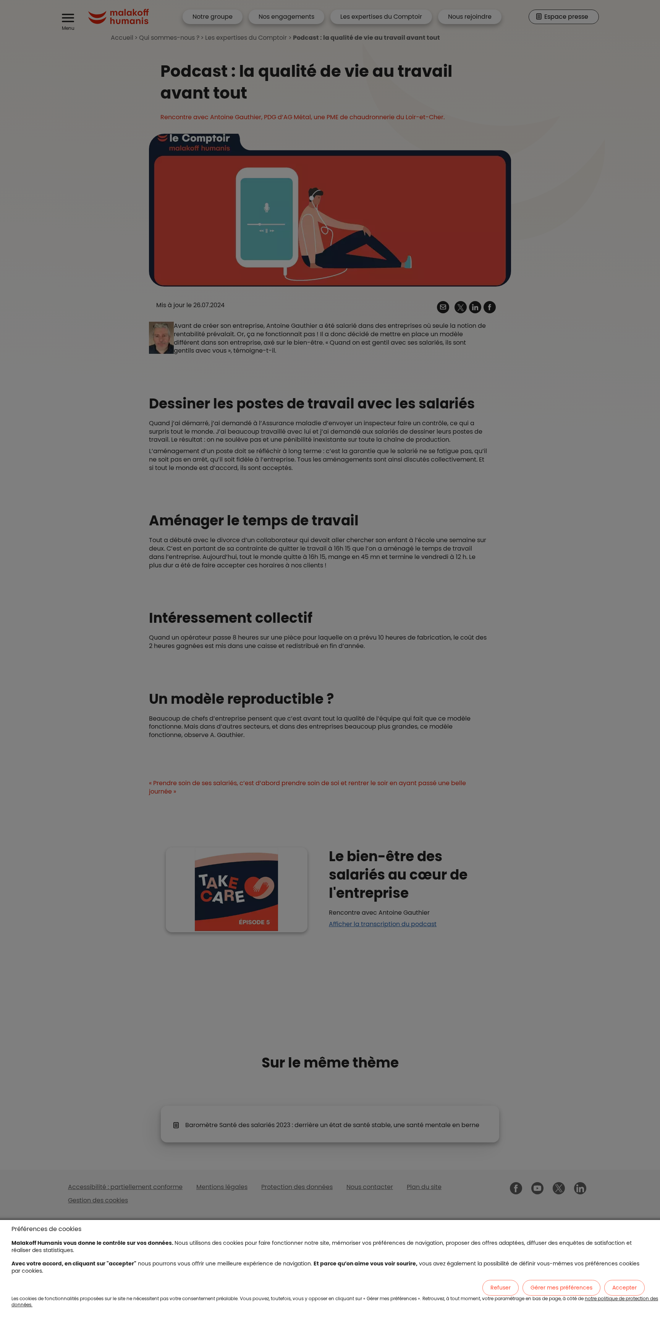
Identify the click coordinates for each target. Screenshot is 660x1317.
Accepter (624, 1287)
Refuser (500, 1287)
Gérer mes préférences (561, 1287)
